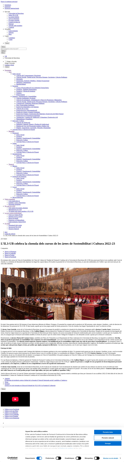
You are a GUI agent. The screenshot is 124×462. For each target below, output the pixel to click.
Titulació (11, 164)
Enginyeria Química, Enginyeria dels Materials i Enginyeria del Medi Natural (39, 114)
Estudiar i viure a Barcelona (17, 202)
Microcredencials (17, 197)
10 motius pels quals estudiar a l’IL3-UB (21, 211)
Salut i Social (16, 74)
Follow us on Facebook (12, 409)
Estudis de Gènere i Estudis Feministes (28, 112)
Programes (8, 70)
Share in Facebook (10, 257)
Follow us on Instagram (12, 418)
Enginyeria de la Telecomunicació (26, 110)
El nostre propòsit (14, 20)
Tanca (3, 47)
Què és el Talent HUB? (16, 215)
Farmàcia (15, 86)
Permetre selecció (108, 438)
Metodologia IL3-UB (15, 209)
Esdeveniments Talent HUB (17, 222)
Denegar (108, 443)
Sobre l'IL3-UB (13, 15)
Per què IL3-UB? (10, 206)
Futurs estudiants (10, 199)
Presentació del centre (15, 225)
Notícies (11, 32)
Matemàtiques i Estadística (24, 119)
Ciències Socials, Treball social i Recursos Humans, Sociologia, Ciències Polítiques (41, 77)
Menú (3, 53)
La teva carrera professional (13, 213)
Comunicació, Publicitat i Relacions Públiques (30, 103)
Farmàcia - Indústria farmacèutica (26, 89)
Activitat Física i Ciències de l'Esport (23, 129)
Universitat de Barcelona (16, 13)
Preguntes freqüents (15, 204)
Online (14, 143)
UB (6, 56)
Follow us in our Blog (11, 411)
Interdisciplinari (21, 84)
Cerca (7, 43)
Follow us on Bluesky (11, 413)
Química (19, 93)
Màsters (14, 166)
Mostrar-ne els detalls (110, 458)
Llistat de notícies (10, 234)
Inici (6, 232)
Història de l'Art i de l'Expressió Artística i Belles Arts (32, 126)
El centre (7, 223)
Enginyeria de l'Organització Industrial (28, 115)
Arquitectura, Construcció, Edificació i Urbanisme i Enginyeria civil (37, 117)
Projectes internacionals (12, 8)
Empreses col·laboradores (16, 220)
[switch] (58, 458)
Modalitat (11, 131)
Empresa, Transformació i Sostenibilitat (24, 96)
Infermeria (19, 79)
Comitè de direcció (14, 22)
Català (10, 39)
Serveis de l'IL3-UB (15, 227)
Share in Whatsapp (10, 251)
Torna (6, 382)
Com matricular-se (14, 201)
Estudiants (8, 5)
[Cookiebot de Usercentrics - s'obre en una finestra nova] (12, 458)
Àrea (10, 72)
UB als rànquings (14, 18)
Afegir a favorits (12, 61)
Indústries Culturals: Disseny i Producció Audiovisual (32, 124)
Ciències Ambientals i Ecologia (25, 98)
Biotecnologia (20, 94)
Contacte (11, 27)
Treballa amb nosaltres (15, 25)
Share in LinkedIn (10, 253)
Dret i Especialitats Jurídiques (25, 105)
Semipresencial (17, 154)
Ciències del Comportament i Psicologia (28, 75)
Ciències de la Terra (22, 108)
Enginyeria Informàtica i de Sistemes (27, 107)
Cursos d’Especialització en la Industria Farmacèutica (32, 88)
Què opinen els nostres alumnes (18, 208)
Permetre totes (108, 432)
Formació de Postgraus (19, 176)
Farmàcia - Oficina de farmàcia (25, 91)
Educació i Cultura (18, 121)
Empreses (8, 6)
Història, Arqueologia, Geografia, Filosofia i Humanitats (33, 128)
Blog (10, 34)
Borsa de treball (13, 218)
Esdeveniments (13, 31)
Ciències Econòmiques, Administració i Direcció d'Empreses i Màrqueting (39, 100)
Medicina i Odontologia (23, 82)
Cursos (14, 187)
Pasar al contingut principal (9, 1)
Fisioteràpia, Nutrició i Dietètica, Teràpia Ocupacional (32, 81)
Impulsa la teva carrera (15, 216)
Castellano (12, 38)
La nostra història (14, 17)
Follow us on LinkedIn (12, 414)
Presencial (15, 133)
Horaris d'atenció (14, 229)
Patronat (11, 24)
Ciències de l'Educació (23, 122)
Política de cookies (66, 448)
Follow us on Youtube (11, 416)
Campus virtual (9, 65)
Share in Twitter (9, 255)
